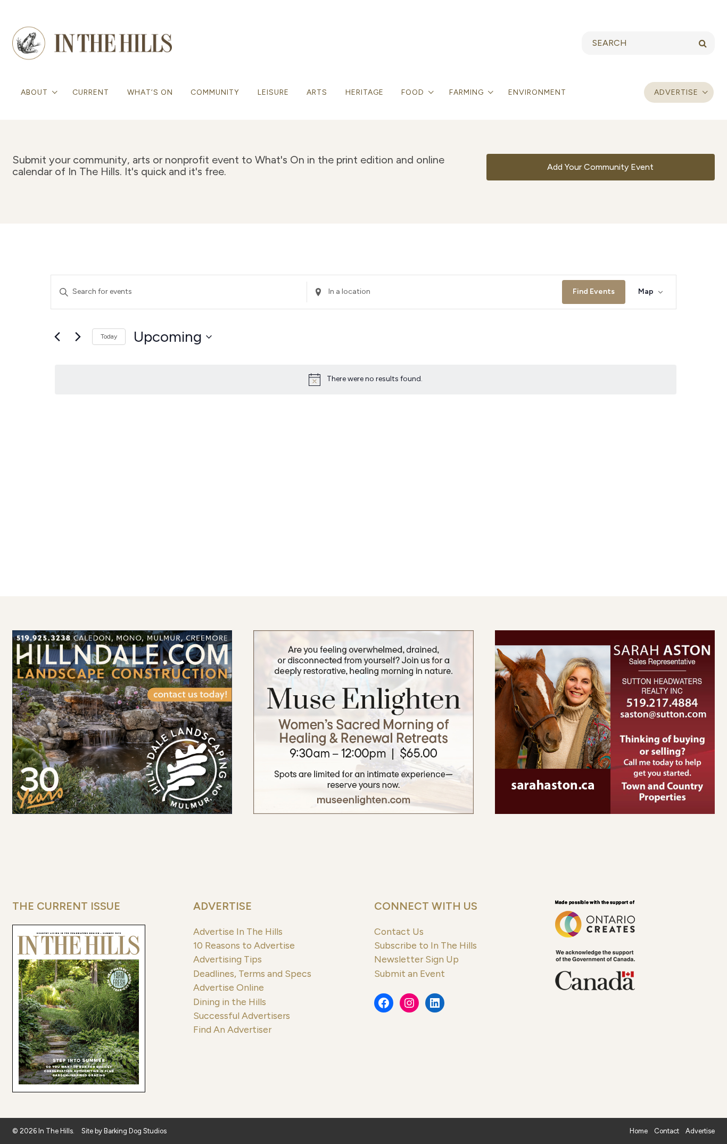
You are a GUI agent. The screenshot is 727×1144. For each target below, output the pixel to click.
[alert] (365, 379)
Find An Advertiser (232, 1029)
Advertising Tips (227, 959)
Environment (537, 92)
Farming (467, 92)
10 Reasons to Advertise (244, 945)
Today (109, 336)
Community (215, 92)
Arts (317, 92)
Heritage (364, 92)
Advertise (676, 92)
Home (639, 1131)
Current (90, 92)
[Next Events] (77, 337)
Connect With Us (425, 906)
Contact (666, 1131)
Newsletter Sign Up (416, 959)
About (35, 92)
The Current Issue (66, 906)
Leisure (273, 92)
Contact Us (399, 931)
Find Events (594, 291)
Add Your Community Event (600, 167)
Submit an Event (409, 973)
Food (413, 92)
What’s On (150, 92)
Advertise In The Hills (238, 931)
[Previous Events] (57, 337)
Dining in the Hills (229, 1001)
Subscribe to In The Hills (425, 945)
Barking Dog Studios (135, 1131)
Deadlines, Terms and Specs (252, 973)
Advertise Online (228, 987)
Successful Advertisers (241, 1015)
